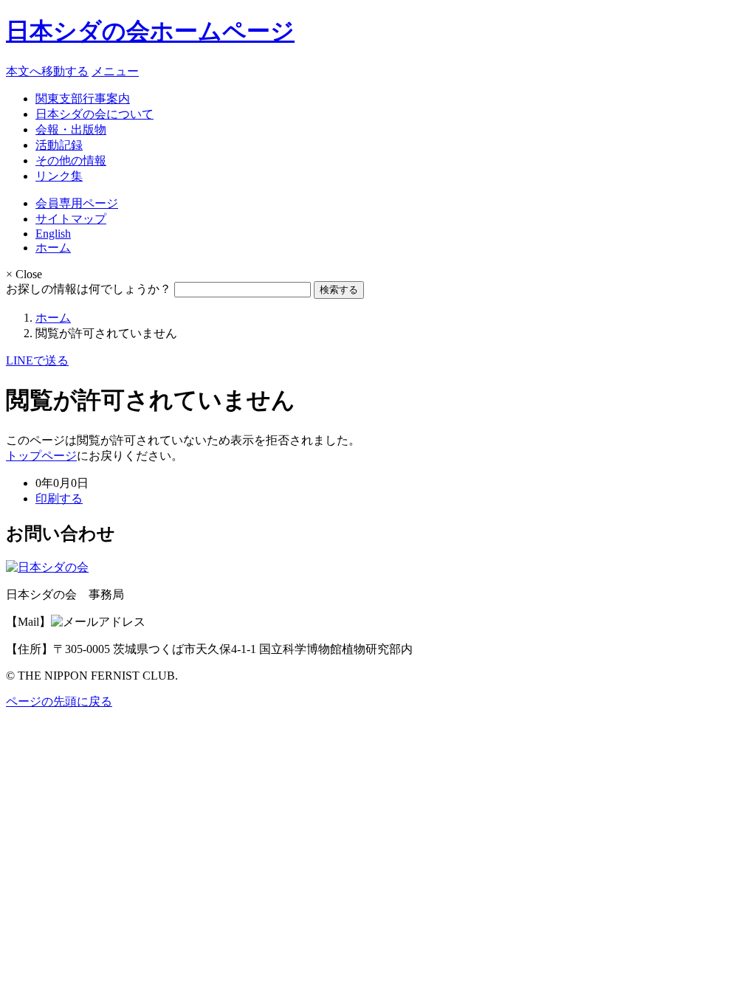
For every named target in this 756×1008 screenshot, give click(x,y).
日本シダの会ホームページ (150, 31)
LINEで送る (37, 360)
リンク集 (59, 176)
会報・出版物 (70, 129)
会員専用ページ (76, 203)
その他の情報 (70, 160)
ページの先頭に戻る (59, 701)
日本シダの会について (94, 114)
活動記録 (59, 145)
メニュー (115, 71)
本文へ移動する (47, 71)
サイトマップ (70, 219)
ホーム (53, 247)
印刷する (59, 498)
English (53, 233)
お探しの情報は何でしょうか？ (88, 289)
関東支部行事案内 (82, 98)
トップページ (41, 455)
